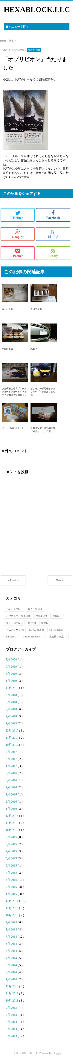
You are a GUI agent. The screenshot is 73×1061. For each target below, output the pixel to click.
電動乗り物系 (57, 636)
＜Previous (13, 580)
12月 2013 (12, 986)
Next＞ (60, 580)
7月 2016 (12, 787)
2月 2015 (12, 886)
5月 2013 (12, 1036)
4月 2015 (12, 872)
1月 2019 (12, 680)
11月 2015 (12, 822)
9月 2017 (12, 751)
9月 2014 (12, 922)
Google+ (18, 237)
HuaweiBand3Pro (33, 636)
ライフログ (14, 622)
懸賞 (56, 615)
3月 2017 (12, 759)
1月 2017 (12, 766)
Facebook (53, 218)
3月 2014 (12, 965)
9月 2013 (12, 1007)
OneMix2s (56, 629)
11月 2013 (12, 993)
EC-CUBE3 (36, 629)
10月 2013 (12, 1000)
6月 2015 (12, 858)
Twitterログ (14, 609)
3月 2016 (12, 794)
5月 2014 (12, 950)
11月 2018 (12, 687)
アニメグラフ (15, 629)
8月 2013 (12, 1014)
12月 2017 (12, 730)
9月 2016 (12, 773)
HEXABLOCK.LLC (37, 9)
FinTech (11, 636)
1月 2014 (12, 979)
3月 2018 (12, 709)
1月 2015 (12, 894)
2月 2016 (12, 801)
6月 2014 (12, 943)
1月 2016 (12, 808)
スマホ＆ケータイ (18, 615)
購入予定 (35, 609)
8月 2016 (12, 780)
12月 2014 (12, 901)
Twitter (17, 218)
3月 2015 (12, 879)
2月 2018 (12, 716)
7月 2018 (12, 695)
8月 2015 (12, 844)
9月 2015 (12, 837)
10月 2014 (12, 915)
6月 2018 (12, 702)
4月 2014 (12, 957)
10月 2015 (12, 830)
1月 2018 (12, 723)
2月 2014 (12, 972)
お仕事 (41, 615)
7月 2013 (12, 1021)
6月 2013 (12, 1029)
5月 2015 (12, 865)
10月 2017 (12, 744)
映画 (45, 622)
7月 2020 (12, 659)
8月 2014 (12, 929)
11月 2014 (12, 908)
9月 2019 (12, 666)
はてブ (53, 234)
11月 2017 (12, 737)
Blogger (57, 1053)
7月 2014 (12, 936)
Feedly (53, 256)
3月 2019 (12, 673)
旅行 (32, 622)
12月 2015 (12, 815)
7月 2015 (12, 851)
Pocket (18, 256)
